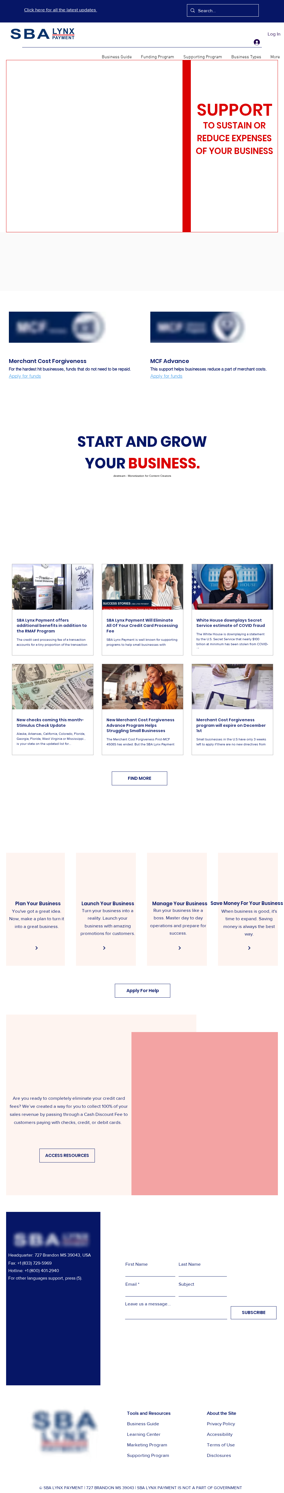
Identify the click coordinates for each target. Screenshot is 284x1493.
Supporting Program (148, 1455)
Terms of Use (221, 1444)
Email (131, 1284)
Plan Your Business (38, 903)
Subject (186, 1284)
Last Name (190, 1264)
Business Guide (143, 1423)
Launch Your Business (108, 903)
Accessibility (219, 1434)
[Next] (36, 948)
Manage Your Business (179, 903)
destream (119, 475)
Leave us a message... (148, 1303)
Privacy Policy (221, 1423)
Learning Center (144, 1434)
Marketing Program (147, 1444)
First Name (136, 1264)
